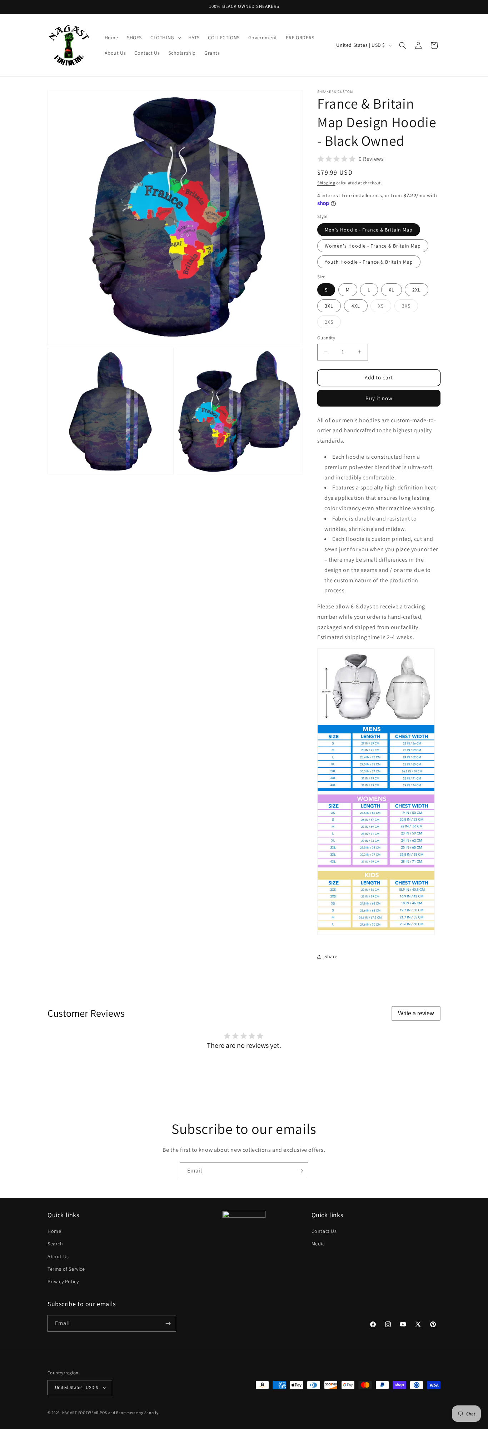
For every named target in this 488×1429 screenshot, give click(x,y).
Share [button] (331, 956)
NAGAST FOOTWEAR (80, 1412)
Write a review (416, 1013)
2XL (416, 290)
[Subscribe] (300, 1170)
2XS (333, 323)
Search (55, 1243)
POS (103, 1412)
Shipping (326, 182)
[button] (165, 37)
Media (318, 1243)
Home (54, 1231)
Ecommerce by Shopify (137, 1412)
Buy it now (379, 398)
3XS (410, 307)
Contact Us (324, 1231)
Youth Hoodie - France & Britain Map (369, 262)
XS (384, 307)
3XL (329, 306)
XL (391, 290)
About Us (58, 1256)
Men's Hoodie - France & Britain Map (369, 229)
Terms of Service (66, 1269)
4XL (356, 306)
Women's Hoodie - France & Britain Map (373, 246)
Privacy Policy (63, 1281)
